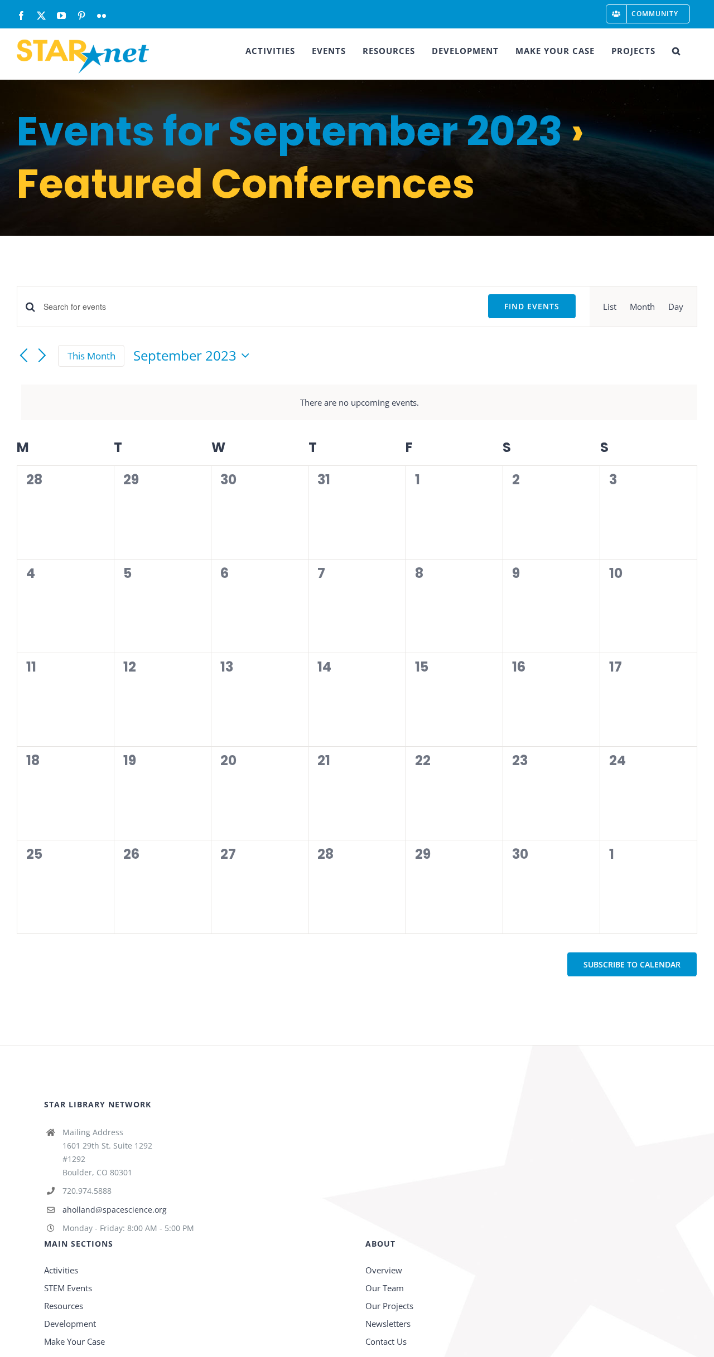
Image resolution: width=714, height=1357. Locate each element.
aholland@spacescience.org (114, 1209)
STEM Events (68, 1287)
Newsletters (388, 1323)
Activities (61, 1270)
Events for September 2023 (289, 131)
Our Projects (389, 1305)
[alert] (359, 402)
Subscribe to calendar (632, 964)
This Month (91, 355)
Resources (63, 1305)
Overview (383, 1270)
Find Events (531, 306)
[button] (676, 50)
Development (70, 1323)
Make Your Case (74, 1341)
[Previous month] (23, 356)
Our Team (384, 1287)
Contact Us (386, 1341)
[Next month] (42, 356)
